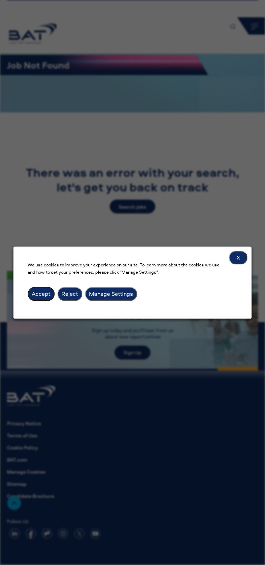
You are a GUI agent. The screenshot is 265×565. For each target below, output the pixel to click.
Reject (69, 293)
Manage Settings (111, 293)
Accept (41, 293)
